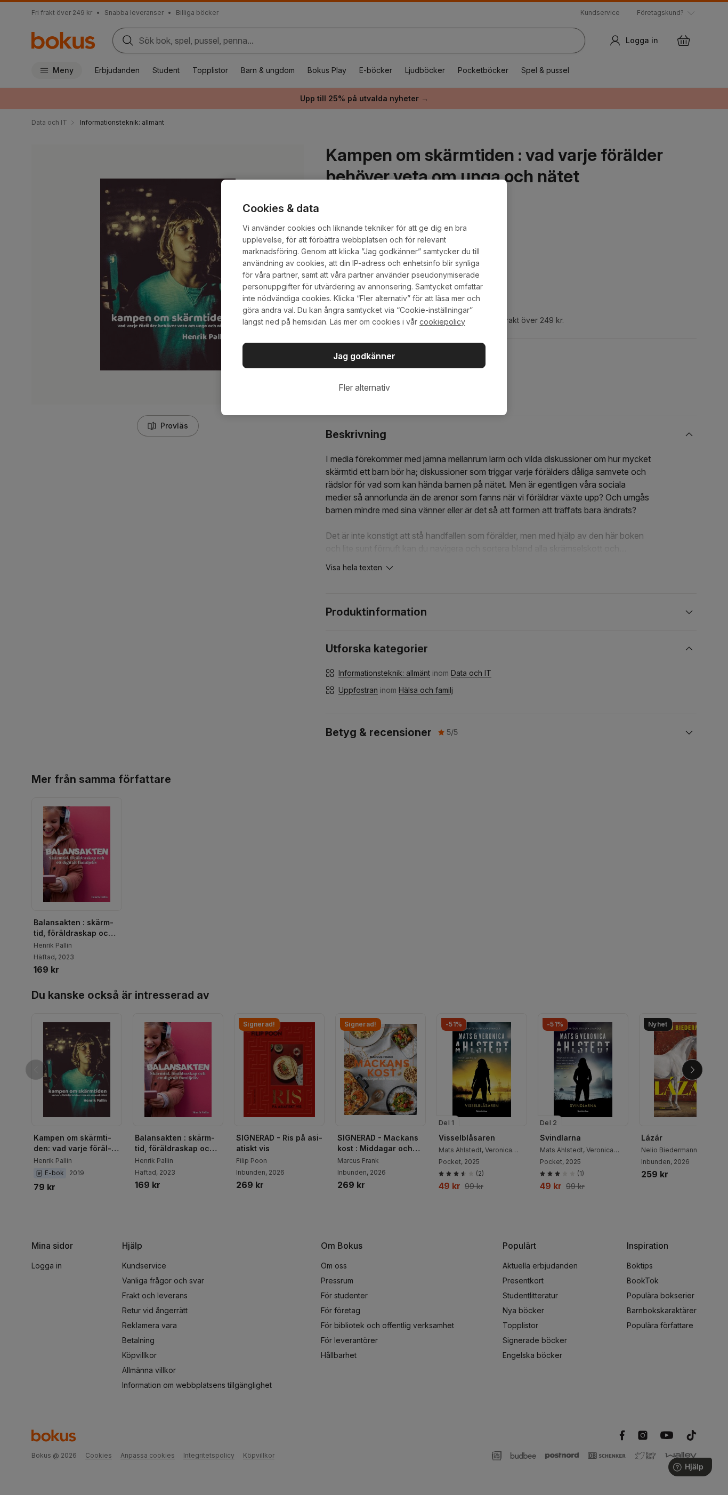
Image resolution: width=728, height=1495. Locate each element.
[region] (364, 297)
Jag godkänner (364, 356)
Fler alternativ (364, 387)
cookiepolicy (442, 321)
